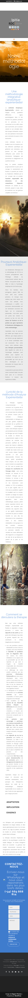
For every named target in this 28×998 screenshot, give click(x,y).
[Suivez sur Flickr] (22, 972)
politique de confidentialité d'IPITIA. (12, 939)
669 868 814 (10, 1)
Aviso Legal (16, 965)
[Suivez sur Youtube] (18, 27)
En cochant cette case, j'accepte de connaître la (13, 936)
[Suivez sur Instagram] (15, 27)
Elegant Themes (16, 994)
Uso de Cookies (11, 967)
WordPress (18, 996)
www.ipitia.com (13, 961)
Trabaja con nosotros (20, 967)
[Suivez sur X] (13, 27)
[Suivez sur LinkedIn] (18, 972)
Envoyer (13, 944)
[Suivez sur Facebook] (10, 27)
